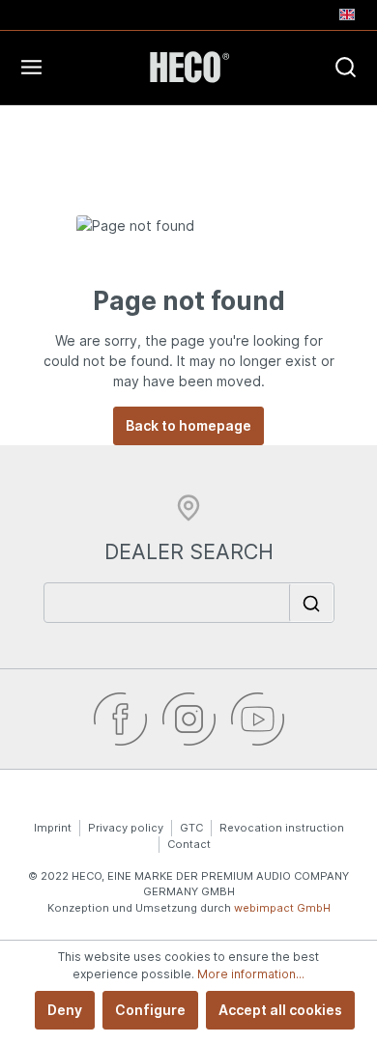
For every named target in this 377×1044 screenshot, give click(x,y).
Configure (150, 1010)
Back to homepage (188, 425)
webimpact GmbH (282, 908)
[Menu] (69, 66)
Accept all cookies (280, 1010)
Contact (189, 844)
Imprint (53, 827)
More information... (250, 974)
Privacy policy (125, 827)
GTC (191, 827)
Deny (64, 1010)
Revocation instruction (281, 827)
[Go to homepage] (188, 67)
